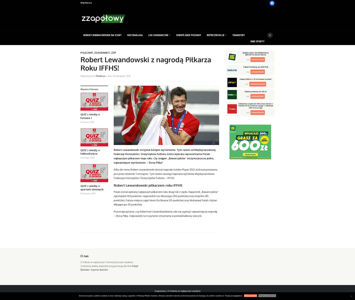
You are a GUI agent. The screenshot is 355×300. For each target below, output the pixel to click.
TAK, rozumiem (250, 296)
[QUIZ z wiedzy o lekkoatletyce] (94, 138)
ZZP (113, 52)
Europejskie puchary (188, 35)
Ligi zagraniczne (158, 35)
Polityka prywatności (267, 296)
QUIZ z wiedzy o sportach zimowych (92, 187)
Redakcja (100, 76)
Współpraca (86, 3)
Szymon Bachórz (99, 269)
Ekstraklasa (135, 35)
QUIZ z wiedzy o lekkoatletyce (90, 152)
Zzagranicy (102, 52)
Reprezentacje (215, 35)
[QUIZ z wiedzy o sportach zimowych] (94, 174)
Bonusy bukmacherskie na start (102, 35)
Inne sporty (257, 41)
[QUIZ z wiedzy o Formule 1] (94, 102)
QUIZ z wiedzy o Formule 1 (90, 116)
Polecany (86, 52)
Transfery (238, 35)
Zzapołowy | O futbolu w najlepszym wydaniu (177, 291)
